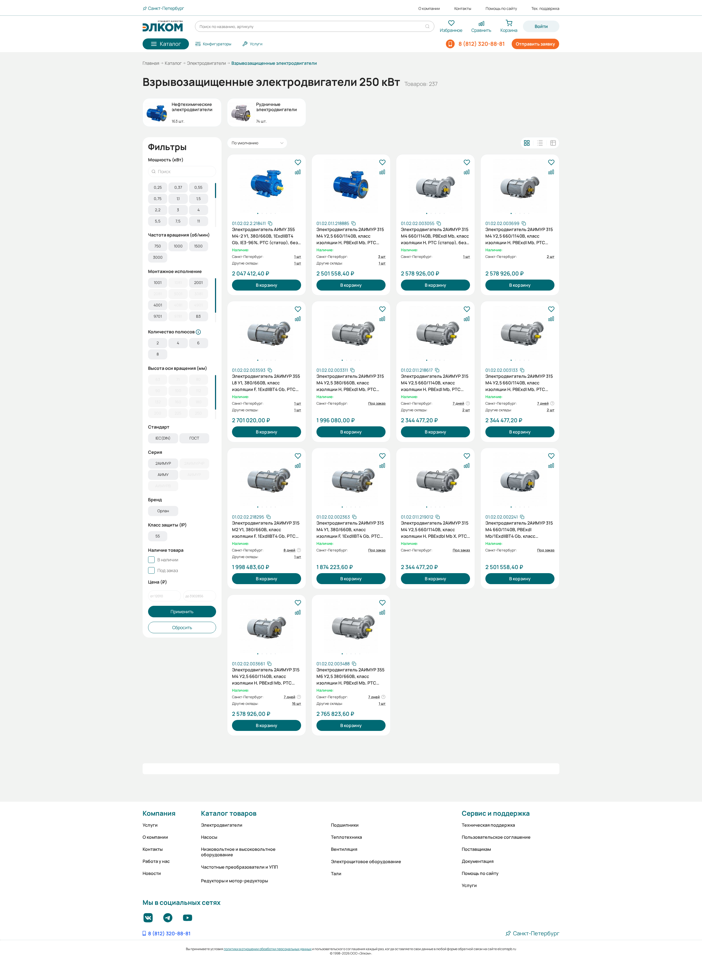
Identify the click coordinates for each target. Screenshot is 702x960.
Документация (478, 861)
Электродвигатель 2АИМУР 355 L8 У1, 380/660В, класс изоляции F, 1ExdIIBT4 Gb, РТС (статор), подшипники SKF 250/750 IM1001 (266, 382)
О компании (429, 8)
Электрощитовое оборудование (366, 861)
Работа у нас (156, 861)
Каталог (173, 63)
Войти (541, 26)
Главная (151, 63)
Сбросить (182, 627)
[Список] (540, 143)
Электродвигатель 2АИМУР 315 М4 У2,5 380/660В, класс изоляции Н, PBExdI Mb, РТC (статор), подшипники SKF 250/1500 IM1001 (350, 382)
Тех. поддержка (545, 8)
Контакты (462, 8)
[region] (182, 204)
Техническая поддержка (488, 825)
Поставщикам (476, 849)
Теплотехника (346, 837)
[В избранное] (298, 162)
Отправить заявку (535, 44)
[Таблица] (553, 143)
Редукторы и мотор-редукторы (234, 880)
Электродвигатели (206, 63)
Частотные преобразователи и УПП (239, 867)
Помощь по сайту (501, 8)
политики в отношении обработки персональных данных (268, 949)
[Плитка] (526, 143)
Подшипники (345, 825)
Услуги (150, 825)
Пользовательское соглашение (496, 837)
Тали (336, 873)
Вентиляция (344, 849)
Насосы (209, 837)
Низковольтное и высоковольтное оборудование (238, 851)
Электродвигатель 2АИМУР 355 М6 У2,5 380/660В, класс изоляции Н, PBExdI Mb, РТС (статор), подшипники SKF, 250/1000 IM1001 (350, 676)
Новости (152, 873)
